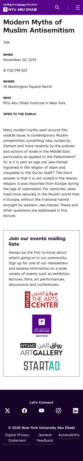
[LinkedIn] (75, 411)
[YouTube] (41, 411)
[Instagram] (58, 411)
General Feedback (45, 438)
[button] (57, 7)
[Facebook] (24, 411)
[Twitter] (7, 411)
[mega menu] (76, 7)
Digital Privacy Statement (17, 438)
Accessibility (69, 435)
